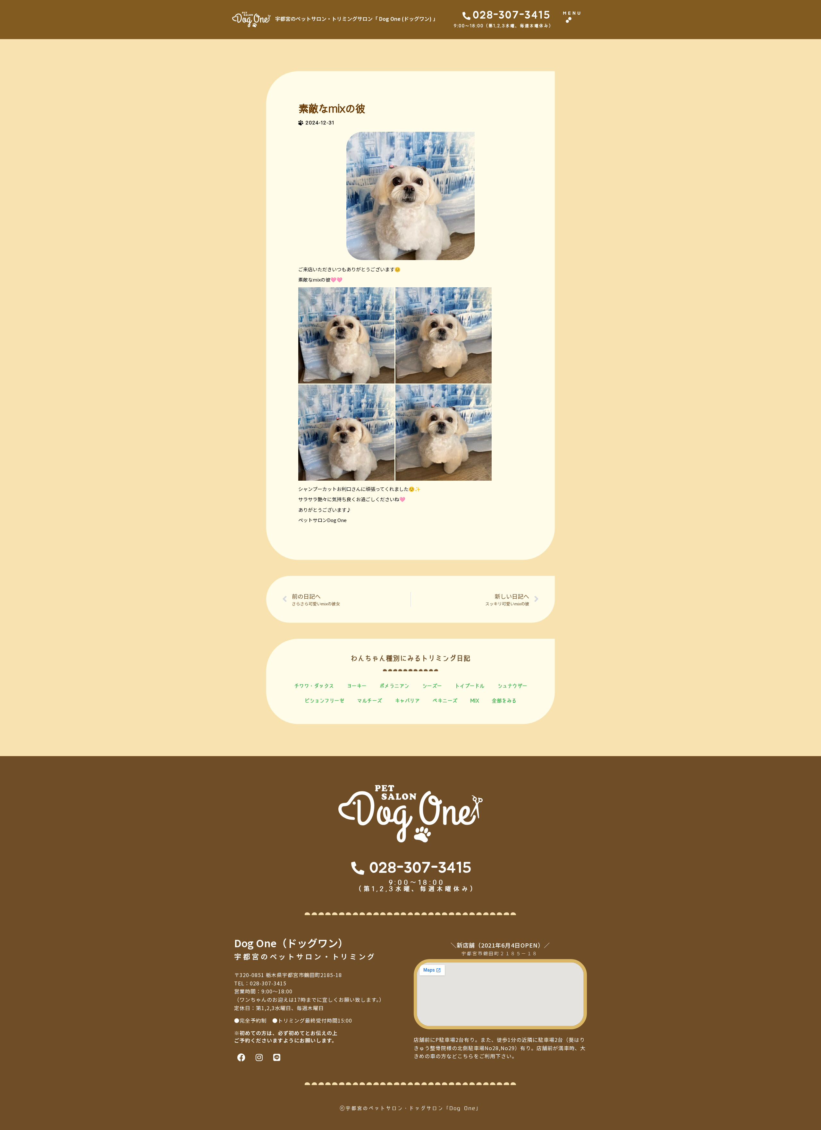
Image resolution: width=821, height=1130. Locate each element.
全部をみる (504, 700)
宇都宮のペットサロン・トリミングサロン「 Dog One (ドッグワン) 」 (356, 18)
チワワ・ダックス (314, 685)
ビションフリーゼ (324, 700)
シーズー (432, 685)
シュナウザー (512, 685)
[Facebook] (241, 1057)
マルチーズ (369, 700)
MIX (474, 700)
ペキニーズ (444, 700)
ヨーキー (357, 685)
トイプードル (470, 685)
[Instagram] (259, 1057)
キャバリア (407, 700)
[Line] (276, 1057)
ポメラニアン (394, 685)
